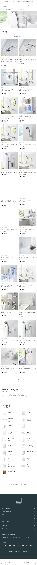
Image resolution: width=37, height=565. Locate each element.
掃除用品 (23, 395)
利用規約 (4, 534)
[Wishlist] (21, 5)
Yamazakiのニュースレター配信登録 (17, 551)
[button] (18, 5)
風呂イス (5, 395)
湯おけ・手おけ (14, 395)
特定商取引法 (5, 537)
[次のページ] (22, 379)
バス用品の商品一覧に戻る (18, 485)
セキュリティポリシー (25, 537)
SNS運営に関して (11, 534)
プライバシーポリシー (14, 537)
